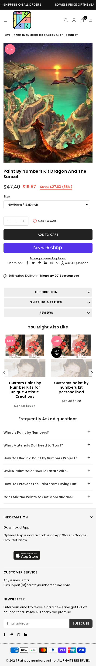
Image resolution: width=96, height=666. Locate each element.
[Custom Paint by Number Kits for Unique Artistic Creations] (25, 356)
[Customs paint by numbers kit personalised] (71, 356)
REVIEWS (46, 312)
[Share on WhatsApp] (52, 263)
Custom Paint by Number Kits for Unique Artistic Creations (25, 389)
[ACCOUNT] (74, 20)
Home (6, 35)
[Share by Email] (58, 263)
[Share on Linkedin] (46, 263)
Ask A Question (76, 263)
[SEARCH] (66, 20)
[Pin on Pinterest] (40, 263)
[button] (82, 20)
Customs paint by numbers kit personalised (71, 387)
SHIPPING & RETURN (46, 302)
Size (6, 196)
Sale (10, 49)
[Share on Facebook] (27, 263)
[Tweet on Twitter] (34, 263)
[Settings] (89, 20)
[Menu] (5, 20)
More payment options (48, 258)
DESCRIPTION (46, 292)
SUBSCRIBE (81, 623)
